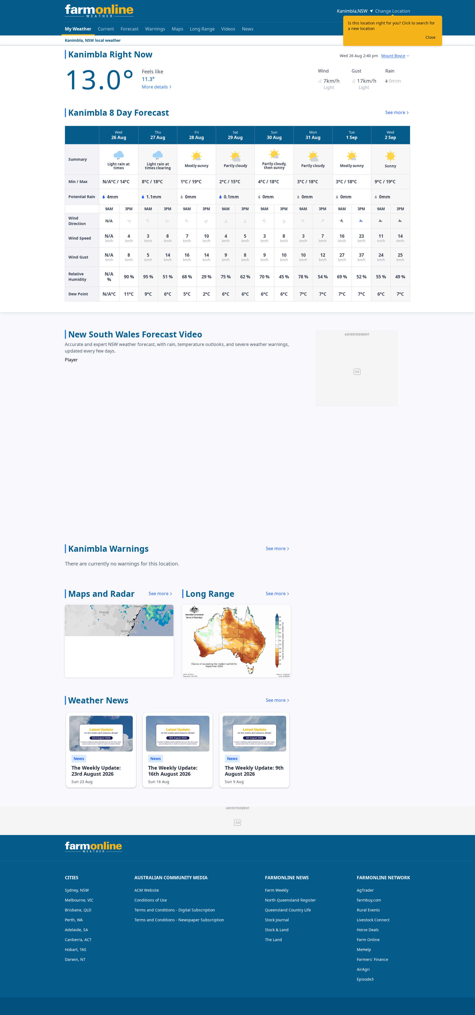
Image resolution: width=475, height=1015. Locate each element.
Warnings (155, 29)
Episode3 (365, 979)
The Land (273, 939)
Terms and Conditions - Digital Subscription (174, 910)
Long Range (202, 29)
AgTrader (365, 890)
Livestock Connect (373, 919)
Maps (177, 29)
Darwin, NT (75, 959)
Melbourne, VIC (79, 900)
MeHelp (364, 949)
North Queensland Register (290, 900)
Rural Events (368, 910)
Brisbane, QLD (78, 910)
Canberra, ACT (78, 939)
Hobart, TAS (75, 949)
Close (430, 37)
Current (106, 29)
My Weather (78, 29)
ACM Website (146, 890)
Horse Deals (368, 929)
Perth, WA (74, 919)
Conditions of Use (150, 900)
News (247, 29)
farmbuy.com (369, 900)
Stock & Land (277, 929)
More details (155, 87)
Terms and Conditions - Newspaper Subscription (179, 919)
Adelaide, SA (76, 929)
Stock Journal (277, 919)
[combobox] (395, 56)
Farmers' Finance (372, 959)
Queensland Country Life (288, 910)
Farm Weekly (276, 890)
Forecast (130, 29)
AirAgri (363, 969)
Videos (228, 29)
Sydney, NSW (77, 890)
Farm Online (368, 939)
